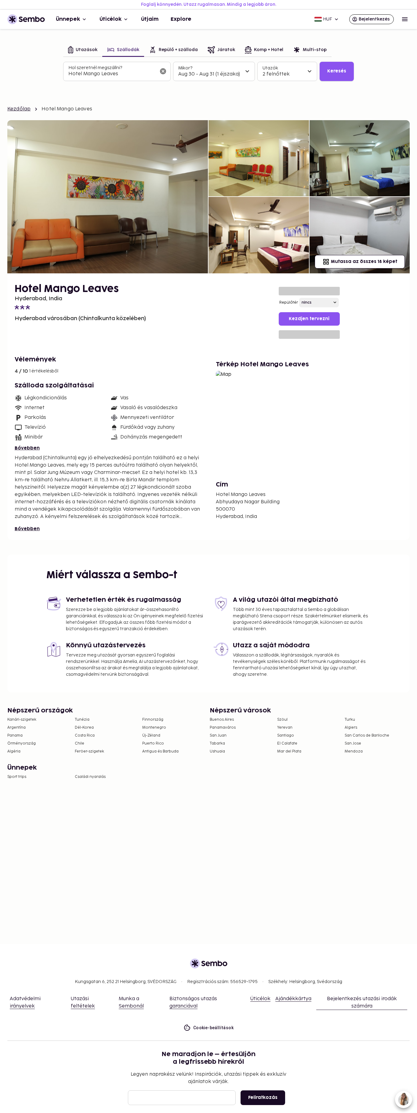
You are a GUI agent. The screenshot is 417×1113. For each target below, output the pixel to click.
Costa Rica (85, 735)
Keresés (336, 71)
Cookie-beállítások (213, 1027)
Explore (181, 19)
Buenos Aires (222, 719)
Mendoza (354, 751)
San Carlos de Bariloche (367, 735)
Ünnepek (68, 19)
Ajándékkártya (293, 999)
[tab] (82, 50)
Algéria (13, 751)
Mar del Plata (289, 751)
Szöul (282, 719)
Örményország (21, 743)
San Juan (218, 735)
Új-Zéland (151, 735)
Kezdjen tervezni (309, 319)
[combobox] (112, 74)
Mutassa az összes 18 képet (364, 262)
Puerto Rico (153, 743)
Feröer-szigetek (89, 751)
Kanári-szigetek (21, 719)
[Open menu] (405, 19)
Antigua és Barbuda (160, 751)
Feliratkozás (262, 1098)
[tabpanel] (208, 71)
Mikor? (185, 68)
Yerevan (284, 727)
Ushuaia (217, 751)
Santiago (285, 735)
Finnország (152, 719)
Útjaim (149, 19)
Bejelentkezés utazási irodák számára (362, 1002)
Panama (15, 735)
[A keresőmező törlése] (163, 71)
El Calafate (287, 743)
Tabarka (217, 743)
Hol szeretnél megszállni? (95, 67)
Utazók (270, 68)
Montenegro (154, 727)
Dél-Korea (84, 727)
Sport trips (16, 777)
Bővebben (27, 448)
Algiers (351, 727)
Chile (79, 743)
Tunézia (82, 719)
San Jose (353, 743)
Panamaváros (223, 727)
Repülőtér (288, 302)
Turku (350, 719)
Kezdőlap (19, 109)
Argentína (16, 727)
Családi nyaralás (90, 777)
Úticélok (110, 19)
